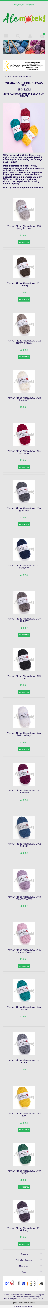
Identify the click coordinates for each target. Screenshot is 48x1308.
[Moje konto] (30, 36)
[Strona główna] (24, 18)
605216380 (8, 1299)
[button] (6, 36)
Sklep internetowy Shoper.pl (24, 1306)
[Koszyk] (42, 36)
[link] (24, 47)
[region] (24, 47)
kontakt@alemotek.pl (31, 1297)
